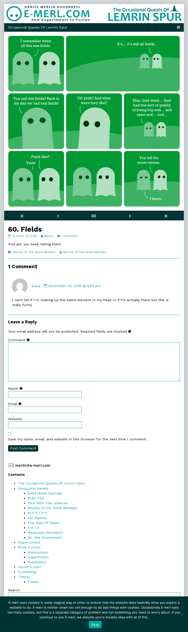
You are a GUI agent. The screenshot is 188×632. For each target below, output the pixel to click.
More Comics (29, 547)
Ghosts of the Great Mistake (52, 508)
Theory (24, 577)
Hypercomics (29, 542)
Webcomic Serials (33, 488)
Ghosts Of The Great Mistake (34, 252)
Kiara (36, 286)
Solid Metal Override (45, 493)
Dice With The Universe (48, 503)
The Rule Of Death (43, 523)
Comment (20, 340)
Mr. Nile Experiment (45, 537)
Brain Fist (36, 498)
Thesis (33, 582)
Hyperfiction (38, 557)
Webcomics (38, 552)
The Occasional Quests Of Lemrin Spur (51, 483)
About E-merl (29, 567)
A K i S (33, 528)
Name (16, 388)
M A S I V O (37, 513)
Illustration (37, 562)
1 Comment (69, 236)
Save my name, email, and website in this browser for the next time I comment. (77, 439)
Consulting (27, 572)
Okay (95, 625)
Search (14, 590)
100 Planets (37, 518)
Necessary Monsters (45, 532)
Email (16, 404)
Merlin (48, 236)
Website (15, 419)
